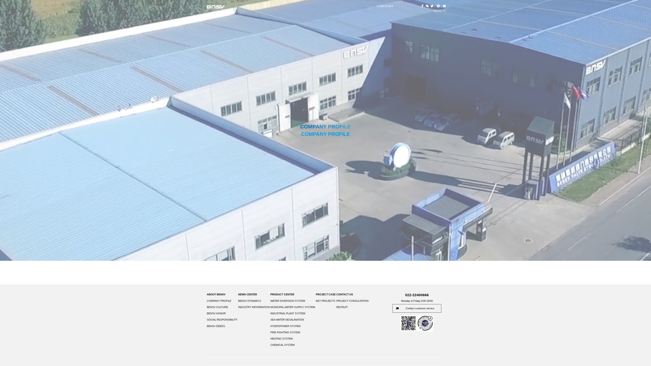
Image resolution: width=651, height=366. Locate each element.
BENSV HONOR (216, 313)
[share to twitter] (432, 5)
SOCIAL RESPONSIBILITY (222, 319)
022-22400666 (417, 295)
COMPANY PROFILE (219, 300)
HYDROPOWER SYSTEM (285, 326)
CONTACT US (344, 294)
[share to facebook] (424, 5)
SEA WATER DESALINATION (287, 319)
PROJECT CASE (326, 294)
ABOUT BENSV (216, 294)
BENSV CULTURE (217, 307)
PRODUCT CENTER (282, 294)
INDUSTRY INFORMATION (254, 307)
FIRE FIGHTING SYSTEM (285, 332)
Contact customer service (420, 308)
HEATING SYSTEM (281, 338)
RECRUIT (342, 307)
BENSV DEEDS (216, 326)
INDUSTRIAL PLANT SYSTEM (287, 313)
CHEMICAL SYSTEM (282, 344)
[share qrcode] (428, 5)
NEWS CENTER (247, 294)
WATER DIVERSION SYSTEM (287, 300)
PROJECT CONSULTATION (352, 300)
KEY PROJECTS (325, 300)
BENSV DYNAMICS (249, 300)
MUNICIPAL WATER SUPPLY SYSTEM (292, 307)
